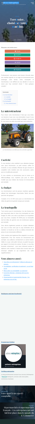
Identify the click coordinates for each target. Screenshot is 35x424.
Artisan (17, 16)
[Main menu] (32, 3)
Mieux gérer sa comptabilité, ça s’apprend (15, 271)
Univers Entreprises (10, 3)
